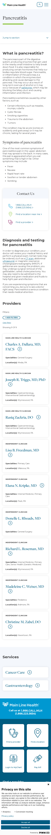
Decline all (25, 827)
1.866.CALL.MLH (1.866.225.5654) (28, 712)
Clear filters (7, 323)
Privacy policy (8, 816)
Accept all (25, 822)
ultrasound (8, 261)
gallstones (26, 88)
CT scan (29, 258)
